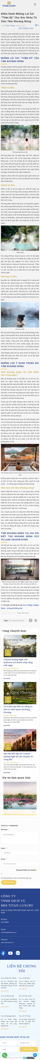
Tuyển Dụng (13, 715)
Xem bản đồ (4, 991)
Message (4, 829)
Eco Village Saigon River (16, 620)
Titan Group (14, 1057)
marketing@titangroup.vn (9, 932)
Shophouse (12, 810)
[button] (35, 797)
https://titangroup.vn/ (7, 942)
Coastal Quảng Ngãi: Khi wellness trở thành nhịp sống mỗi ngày (18, 662)
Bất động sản (26, 28)
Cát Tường (7, 668)
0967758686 (5, 922)
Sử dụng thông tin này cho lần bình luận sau (16, 878)
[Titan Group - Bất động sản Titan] (9, 4)
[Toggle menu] (35, 4)
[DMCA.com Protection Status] (29, 1057)
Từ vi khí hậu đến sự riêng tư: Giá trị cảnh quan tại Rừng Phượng (18, 709)
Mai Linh (6, 715)
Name (3, 848)
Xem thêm (7, 678)
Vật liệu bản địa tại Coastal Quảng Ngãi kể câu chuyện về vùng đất (18, 756)
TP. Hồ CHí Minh (24, 810)
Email (3, 859)
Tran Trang (10, 26)
